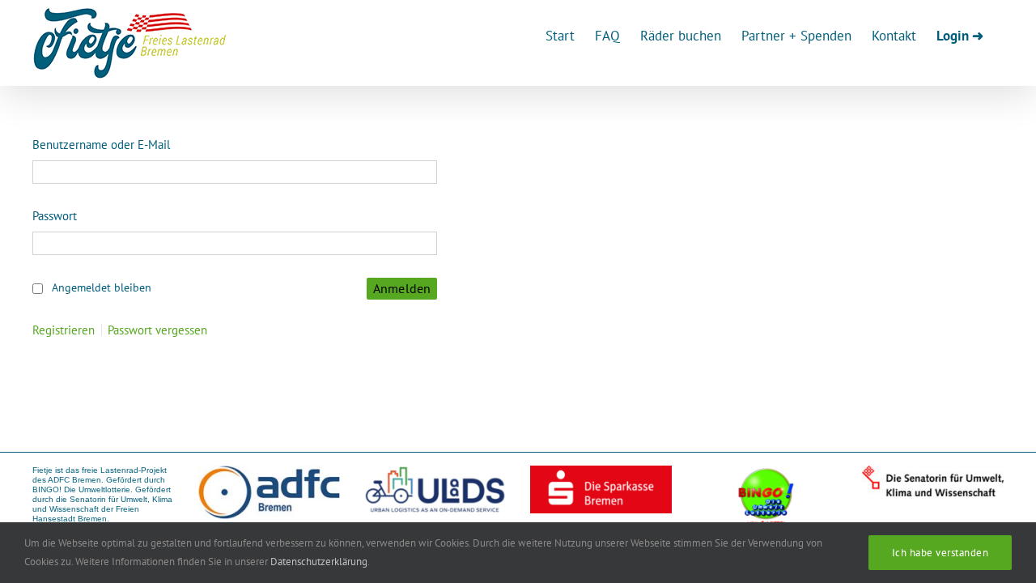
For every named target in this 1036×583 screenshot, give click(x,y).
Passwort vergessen (157, 330)
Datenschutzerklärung (318, 561)
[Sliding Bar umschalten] (959, 34)
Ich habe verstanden (940, 553)
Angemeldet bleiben (101, 287)
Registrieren (63, 330)
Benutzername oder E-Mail (101, 144)
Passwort (54, 215)
